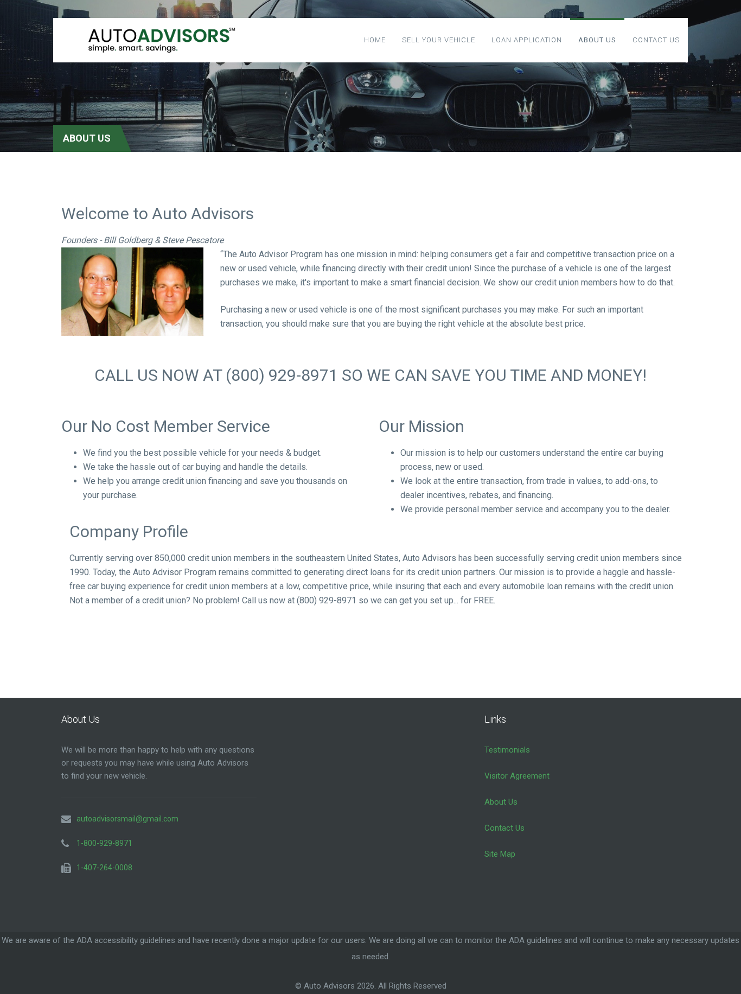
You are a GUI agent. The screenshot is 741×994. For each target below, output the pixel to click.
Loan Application (526, 40)
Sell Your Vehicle (438, 40)
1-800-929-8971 (104, 843)
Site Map (499, 854)
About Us (597, 40)
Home (375, 40)
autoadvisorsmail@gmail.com (127, 818)
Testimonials (507, 750)
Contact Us (656, 40)
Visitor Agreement (517, 776)
